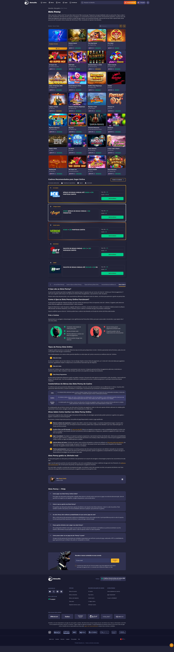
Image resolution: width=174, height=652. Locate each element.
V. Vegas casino (91, 601)
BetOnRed (55, 244)
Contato (57, 639)
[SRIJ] (74, 632)
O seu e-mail (79, 560)
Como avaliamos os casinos (113, 591)
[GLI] (104, 632)
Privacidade (73, 639)
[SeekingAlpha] (107, 616)
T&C (79, 639)
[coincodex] (120, 616)
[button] (73, 48)
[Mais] (171, 645)
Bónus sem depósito (74, 598)
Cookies (67, 639)
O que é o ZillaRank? (112, 598)
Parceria (62, 639)
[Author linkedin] (122, 479)
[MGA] (82, 632)
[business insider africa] (80, 616)
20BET (54, 262)
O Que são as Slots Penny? (57, 284)
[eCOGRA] (93, 632)
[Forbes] (67, 616)
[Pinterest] (61, 591)
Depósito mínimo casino (74, 604)
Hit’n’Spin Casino (92, 604)
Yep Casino (90, 594)
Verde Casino (56, 225)
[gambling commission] (122, 632)
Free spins (71, 601)
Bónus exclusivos (73, 594)
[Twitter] (53, 591)
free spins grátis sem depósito (115, 442)
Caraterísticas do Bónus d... (109, 284)
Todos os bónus (117, 179)
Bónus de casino (73, 591)
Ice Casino (55, 188)
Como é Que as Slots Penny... (74, 284)
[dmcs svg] (57, 632)
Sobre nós (51, 639)
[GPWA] (66, 632)
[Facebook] (57, 591)
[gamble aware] (114, 632)
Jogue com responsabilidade (91, 626)
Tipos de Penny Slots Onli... (91, 284)
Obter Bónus (112, 198)
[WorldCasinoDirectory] (94, 616)
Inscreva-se (115, 560)
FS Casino (90, 591)
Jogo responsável (111, 594)
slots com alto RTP (77, 429)
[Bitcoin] (54, 616)
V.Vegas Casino (57, 206)
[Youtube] (50, 591)
